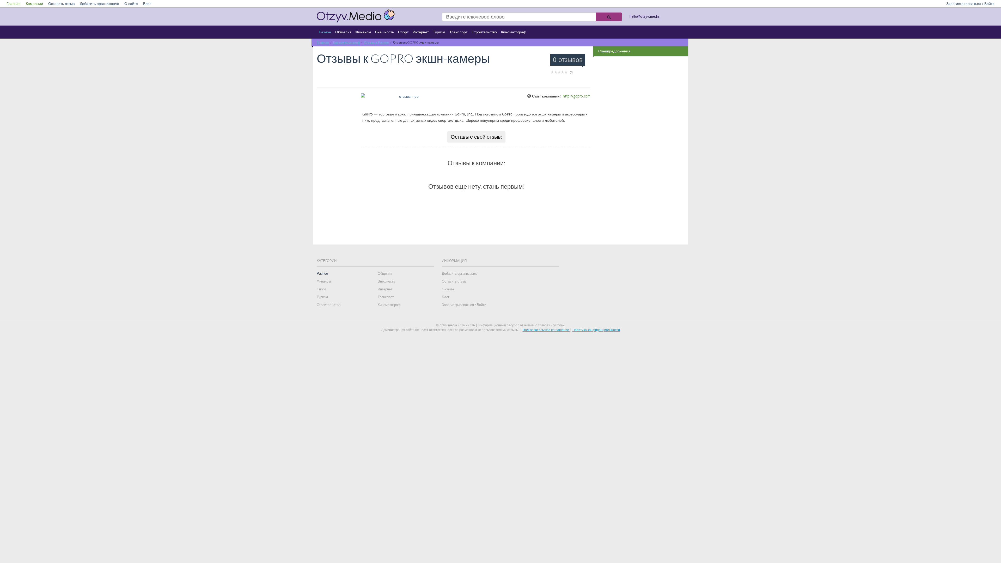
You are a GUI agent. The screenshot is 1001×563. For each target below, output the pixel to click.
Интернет (421, 32)
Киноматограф (513, 32)
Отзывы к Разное (376, 42)
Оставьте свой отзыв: (476, 137)
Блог (147, 4)
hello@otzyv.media (645, 16)
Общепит (343, 32)
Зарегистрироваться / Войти (970, 4)
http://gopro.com (576, 96)
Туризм (439, 32)
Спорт (403, 32)
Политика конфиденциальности (596, 330)
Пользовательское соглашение (546, 330)
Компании (34, 4)
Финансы (363, 32)
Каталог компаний (346, 42)
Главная (14, 4)
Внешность (384, 32)
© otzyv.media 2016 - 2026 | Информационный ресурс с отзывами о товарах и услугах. (500, 325)
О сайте (131, 4)
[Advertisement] (641, 140)
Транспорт (458, 32)
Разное (325, 32)
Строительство (484, 32)
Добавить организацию (99, 4)
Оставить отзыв (61, 4)
